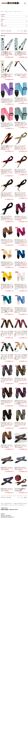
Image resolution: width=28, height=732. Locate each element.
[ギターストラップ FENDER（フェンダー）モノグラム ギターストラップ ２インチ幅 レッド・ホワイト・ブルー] (21, 323)
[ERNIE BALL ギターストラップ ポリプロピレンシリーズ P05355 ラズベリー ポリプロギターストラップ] (21, 232)
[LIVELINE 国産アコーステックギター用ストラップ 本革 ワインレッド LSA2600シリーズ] (7, 138)
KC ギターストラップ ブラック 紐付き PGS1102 (21, 75)
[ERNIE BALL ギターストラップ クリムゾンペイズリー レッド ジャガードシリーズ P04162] (7, 232)
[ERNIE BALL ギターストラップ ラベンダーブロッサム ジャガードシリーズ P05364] (7, 370)
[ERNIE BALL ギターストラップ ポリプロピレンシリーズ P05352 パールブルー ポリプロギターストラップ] (21, 254)
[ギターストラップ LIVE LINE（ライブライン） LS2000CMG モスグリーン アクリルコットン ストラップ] (7, 185)
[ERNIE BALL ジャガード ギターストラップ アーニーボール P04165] (21, 459)
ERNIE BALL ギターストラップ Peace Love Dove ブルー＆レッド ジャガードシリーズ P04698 (21, 218)
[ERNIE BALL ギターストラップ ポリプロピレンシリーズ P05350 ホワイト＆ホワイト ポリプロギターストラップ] (21, 276)
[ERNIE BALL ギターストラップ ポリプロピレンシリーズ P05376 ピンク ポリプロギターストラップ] (7, 114)
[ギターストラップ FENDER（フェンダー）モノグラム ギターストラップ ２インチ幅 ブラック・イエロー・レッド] (7, 323)
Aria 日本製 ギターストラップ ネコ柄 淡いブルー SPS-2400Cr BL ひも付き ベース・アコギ (7, 53)
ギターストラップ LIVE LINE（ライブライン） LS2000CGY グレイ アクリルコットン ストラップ (21, 194)
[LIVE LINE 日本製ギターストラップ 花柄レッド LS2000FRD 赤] (21, 481)
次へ (23, 31)
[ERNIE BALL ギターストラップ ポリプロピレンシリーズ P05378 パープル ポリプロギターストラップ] (7, 90)
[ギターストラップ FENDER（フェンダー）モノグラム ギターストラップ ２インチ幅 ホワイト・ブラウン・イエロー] (21, 347)
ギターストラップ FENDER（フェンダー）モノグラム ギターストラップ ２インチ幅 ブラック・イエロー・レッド (7, 334)
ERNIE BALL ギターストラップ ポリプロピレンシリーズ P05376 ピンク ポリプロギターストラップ (7, 125)
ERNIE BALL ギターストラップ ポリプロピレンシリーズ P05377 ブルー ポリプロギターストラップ (21, 99)
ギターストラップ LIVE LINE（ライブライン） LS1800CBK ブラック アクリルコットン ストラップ (7, 218)
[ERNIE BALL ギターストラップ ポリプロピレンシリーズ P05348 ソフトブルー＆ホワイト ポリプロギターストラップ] (21, 300)
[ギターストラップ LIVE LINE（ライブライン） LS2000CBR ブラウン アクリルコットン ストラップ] (21, 161)
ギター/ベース (8, 11)
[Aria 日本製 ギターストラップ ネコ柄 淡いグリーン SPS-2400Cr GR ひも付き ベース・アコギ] (21, 44)
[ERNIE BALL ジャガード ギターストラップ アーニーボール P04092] (7, 437)
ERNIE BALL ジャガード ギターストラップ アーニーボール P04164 (7, 489)
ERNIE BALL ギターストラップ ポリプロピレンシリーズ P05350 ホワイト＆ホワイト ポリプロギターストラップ (21, 287)
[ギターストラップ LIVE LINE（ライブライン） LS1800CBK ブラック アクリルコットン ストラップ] (7, 208)
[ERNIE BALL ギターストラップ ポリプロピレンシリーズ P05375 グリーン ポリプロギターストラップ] (21, 114)
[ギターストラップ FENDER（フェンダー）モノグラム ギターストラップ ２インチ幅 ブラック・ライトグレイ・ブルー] (7, 347)
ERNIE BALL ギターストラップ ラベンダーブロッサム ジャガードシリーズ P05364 (7, 380)
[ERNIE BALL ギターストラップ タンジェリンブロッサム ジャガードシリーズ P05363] (21, 370)
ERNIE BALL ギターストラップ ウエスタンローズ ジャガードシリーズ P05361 (6, 402)
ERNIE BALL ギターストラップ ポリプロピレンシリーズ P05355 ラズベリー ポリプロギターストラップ (21, 241)
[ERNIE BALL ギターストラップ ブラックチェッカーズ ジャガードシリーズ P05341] (7, 415)
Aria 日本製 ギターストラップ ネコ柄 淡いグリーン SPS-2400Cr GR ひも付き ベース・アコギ (21, 53)
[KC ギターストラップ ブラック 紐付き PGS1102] (21, 66)
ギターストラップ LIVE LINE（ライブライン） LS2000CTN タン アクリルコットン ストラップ (21, 147)
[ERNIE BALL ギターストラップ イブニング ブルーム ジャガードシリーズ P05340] (21, 415)
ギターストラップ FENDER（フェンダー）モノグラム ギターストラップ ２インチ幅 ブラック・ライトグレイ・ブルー (7, 357)
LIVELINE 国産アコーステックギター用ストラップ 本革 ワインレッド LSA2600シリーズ (7, 147)
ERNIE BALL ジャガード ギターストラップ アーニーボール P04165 (21, 468)
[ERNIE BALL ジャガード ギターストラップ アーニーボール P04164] (7, 481)
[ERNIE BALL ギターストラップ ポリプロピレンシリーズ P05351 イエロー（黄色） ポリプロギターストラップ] (7, 276)
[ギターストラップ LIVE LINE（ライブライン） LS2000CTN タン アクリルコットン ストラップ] (21, 138)
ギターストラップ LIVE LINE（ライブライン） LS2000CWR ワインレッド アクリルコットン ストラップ (7, 172)
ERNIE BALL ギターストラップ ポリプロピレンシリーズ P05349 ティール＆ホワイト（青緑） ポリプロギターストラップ (7, 310)
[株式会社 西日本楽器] (10, 5)
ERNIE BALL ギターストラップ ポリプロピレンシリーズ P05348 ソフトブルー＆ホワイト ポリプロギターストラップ (21, 310)
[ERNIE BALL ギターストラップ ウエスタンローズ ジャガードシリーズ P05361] (7, 393)
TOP (2, 11)
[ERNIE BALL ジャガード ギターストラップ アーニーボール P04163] (7, 459)
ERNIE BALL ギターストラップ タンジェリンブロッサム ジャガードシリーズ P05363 (21, 380)
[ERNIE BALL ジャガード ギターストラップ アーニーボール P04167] (21, 437)
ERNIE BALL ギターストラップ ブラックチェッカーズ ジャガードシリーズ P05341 (7, 424)
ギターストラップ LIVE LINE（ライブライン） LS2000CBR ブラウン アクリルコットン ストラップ (21, 171)
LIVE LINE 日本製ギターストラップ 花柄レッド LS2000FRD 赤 (20, 489)
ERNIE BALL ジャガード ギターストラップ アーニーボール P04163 (7, 468)
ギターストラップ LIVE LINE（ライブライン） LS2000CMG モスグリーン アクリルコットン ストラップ (7, 195)
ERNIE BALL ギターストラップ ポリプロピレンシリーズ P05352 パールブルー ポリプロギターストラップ (21, 264)
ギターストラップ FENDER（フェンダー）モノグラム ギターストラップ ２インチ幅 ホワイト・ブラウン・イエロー (21, 357)
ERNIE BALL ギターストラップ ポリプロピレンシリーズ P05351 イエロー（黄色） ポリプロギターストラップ (7, 287)
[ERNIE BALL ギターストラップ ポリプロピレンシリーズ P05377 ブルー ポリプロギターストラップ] (21, 89)
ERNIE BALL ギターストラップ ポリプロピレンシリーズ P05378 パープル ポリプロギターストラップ (7, 100)
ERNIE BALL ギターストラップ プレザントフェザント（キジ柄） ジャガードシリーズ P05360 (21, 402)
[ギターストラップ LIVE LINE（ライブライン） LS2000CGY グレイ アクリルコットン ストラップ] (21, 185)
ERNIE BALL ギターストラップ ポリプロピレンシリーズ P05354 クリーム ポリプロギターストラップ (7, 264)
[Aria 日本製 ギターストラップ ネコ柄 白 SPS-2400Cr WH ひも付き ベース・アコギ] (7, 66)
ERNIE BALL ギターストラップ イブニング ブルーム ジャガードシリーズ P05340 (20, 424)
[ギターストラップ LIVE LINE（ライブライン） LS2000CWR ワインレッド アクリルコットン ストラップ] (7, 161)
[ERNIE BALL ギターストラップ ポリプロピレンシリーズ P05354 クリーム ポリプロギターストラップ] (7, 254)
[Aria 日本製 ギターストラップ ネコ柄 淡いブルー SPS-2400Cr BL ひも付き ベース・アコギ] (7, 44)
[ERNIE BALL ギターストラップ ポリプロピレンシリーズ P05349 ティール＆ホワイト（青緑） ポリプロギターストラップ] (7, 300)
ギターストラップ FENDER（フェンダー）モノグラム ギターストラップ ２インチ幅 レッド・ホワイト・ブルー (21, 334)
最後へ (25, 31)
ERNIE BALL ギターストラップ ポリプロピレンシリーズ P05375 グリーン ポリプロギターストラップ (21, 124)
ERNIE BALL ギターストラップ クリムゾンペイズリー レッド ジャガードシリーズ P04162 (7, 241)
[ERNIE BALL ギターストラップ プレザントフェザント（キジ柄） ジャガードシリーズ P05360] (21, 393)
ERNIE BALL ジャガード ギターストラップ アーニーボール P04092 (7, 446)
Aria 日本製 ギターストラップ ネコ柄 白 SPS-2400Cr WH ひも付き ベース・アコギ (7, 76)
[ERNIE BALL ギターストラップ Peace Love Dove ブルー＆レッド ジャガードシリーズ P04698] (21, 208)
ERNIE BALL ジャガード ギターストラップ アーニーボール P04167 (21, 446)
